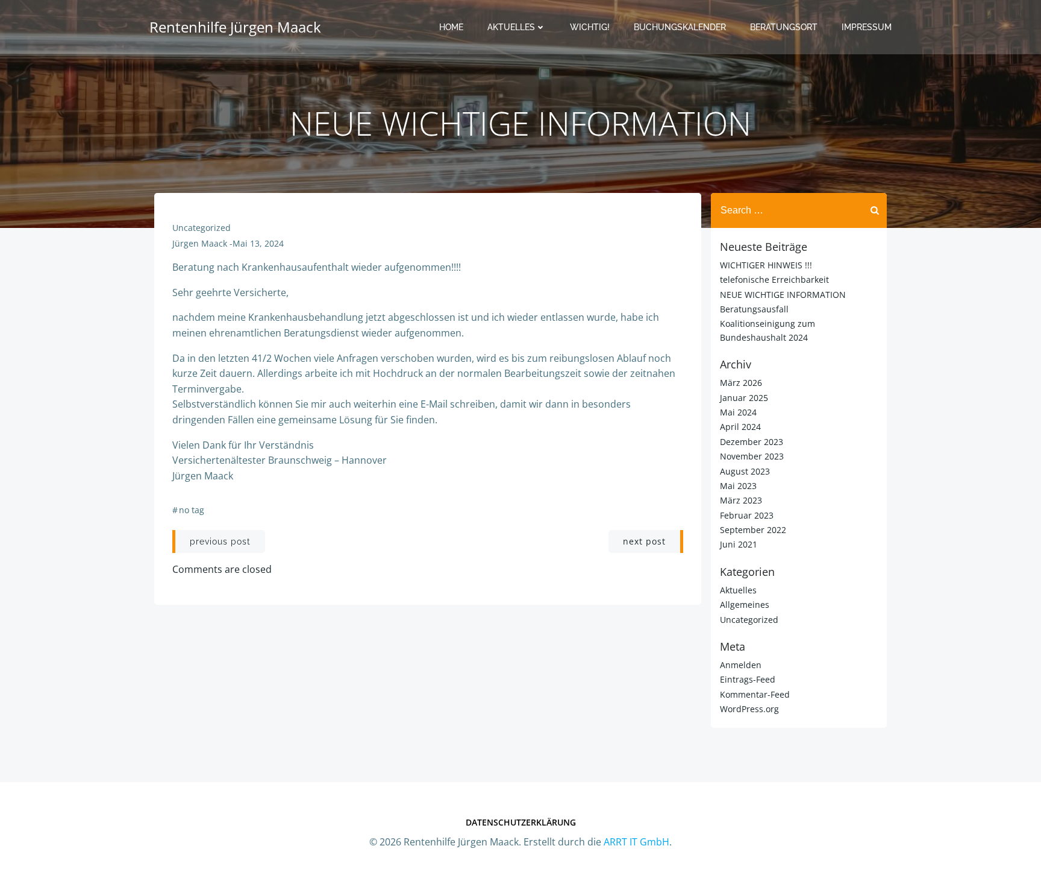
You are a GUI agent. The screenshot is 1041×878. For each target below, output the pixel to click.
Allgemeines (744, 604)
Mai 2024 (738, 412)
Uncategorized (201, 227)
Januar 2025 (744, 397)
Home (451, 27)
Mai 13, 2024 (258, 243)
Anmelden (740, 665)
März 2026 (741, 382)
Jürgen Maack (199, 243)
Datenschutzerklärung (521, 822)
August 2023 (745, 471)
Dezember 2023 (751, 441)
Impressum (867, 27)
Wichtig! (590, 27)
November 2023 (752, 456)
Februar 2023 (747, 515)
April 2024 (740, 426)
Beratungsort (783, 27)
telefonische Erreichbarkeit (774, 279)
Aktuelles (511, 27)
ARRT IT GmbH (636, 841)
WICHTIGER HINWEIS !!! (766, 265)
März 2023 (741, 500)
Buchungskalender (680, 27)
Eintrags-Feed (747, 679)
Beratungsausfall (754, 309)
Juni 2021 (738, 544)
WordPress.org (749, 709)
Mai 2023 (738, 485)
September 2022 (753, 529)
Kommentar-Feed (755, 694)
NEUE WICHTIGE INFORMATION (783, 294)
